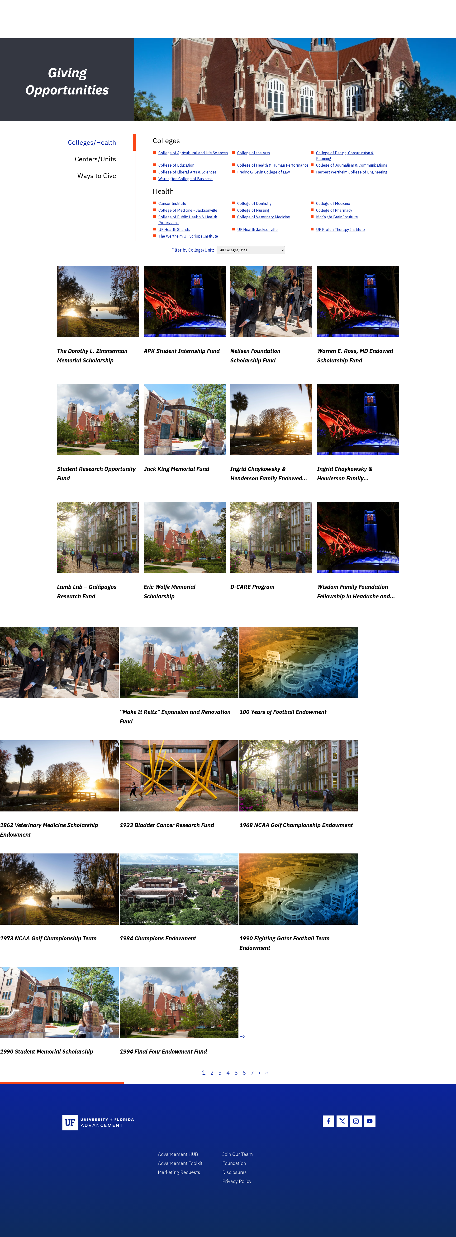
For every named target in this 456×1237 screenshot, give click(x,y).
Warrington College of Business (185, 178)
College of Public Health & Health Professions (187, 220)
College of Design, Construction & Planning (345, 155)
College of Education (176, 165)
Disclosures (234, 1172)
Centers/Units (95, 159)
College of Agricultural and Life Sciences (193, 152)
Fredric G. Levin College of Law (263, 172)
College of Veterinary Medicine (263, 217)
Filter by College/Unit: (192, 250)
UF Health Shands (174, 229)
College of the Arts (253, 152)
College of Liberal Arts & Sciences (187, 172)
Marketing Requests (179, 1172)
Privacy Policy (237, 1181)
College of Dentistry (254, 203)
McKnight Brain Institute (337, 217)
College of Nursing (253, 210)
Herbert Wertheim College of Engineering (351, 172)
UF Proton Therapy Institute (340, 229)
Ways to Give (96, 175)
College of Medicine (333, 203)
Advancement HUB (178, 1154)
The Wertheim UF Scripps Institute (188, 236)
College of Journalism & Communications (351, 165)
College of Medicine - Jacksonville (187, 210)
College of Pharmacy (334, 210)
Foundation (234, 1163)
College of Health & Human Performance (273, 165)
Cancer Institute (172, 203)
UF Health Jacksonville (257, 229)
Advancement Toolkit (180, 1163)
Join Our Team (237, 1154)
